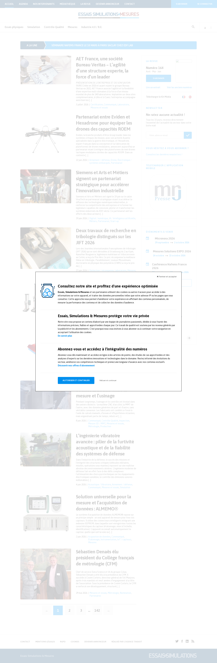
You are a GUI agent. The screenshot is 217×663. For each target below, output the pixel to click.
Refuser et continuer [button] (108, 380)
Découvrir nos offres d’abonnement (76, 365)
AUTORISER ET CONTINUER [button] (76, 380)
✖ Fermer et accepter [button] (167, 276)
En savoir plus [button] (65, 336)
